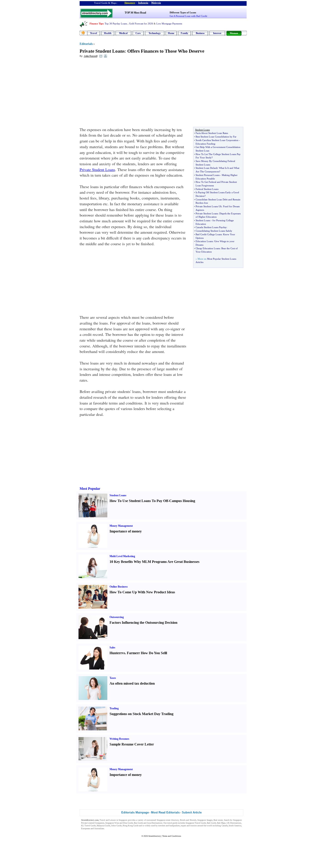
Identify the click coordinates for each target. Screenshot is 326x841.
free (206, 202)
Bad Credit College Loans (209, 234)
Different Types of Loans (183, 12)
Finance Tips (96, 23)
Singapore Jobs (111, 828)
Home (171, 33)
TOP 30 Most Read (135, 12)
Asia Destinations (155, 823)
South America (235, 826)
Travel (93, 33)
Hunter (115, 653)
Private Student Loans (102, 51)
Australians (99, 828)
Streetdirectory (154, 836)
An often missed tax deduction (132, 683)
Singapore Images (205, 820)
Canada (225, 826)
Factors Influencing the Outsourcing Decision (143, 622)
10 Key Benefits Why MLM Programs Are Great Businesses (154, 562)
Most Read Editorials (165, 812)
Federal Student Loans (207, 189)
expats (183, 826)
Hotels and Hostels (188, 820)
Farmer (132, 653)
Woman (234, 33)
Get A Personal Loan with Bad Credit (188, 16)
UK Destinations (234, 823)
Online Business (119, 586)
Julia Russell (90, 56)
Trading (114, 708)
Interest (217, 33)
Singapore (129, 2)
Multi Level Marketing (122, 556)
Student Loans (203, 220)
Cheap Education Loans (208, 248)
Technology (155, 33)
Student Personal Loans (208, 175)
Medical (123, 33)
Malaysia (156, 2)
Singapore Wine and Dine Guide (119, 823)
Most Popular (90, 488)
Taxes (113, 678)
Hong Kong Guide (131, 826)
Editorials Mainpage (135, 812)
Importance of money (126, 531)
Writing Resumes (119, 738)
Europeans (85, 828)
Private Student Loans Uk (209, 206)
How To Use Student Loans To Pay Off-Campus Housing (152, 501)
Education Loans (204, 241)
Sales (112, 647)
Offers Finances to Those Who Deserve (165, 51)
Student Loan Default (207, 168)
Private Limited (87, 823)
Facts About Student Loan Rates (212, 133)
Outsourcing (117, 617)
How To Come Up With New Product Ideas (142, 592)
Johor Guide (116, 826)
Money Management (121, 525)
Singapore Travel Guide (196, 823)
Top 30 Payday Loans (116, 23)
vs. (124, 653)
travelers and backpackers (169, 826)
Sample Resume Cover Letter (132, 744)
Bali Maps (221, 823)
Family (184, 33)
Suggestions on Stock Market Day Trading (141, 714)
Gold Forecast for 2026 (141, 23)
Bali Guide (211, 823)
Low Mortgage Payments (169, 23)
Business (200, 33)
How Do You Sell (153, 653)
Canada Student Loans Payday (211, 227)
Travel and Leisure (108, 820)
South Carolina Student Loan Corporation (217, 140)
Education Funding (205, 143)
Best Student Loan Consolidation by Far (216, 136)
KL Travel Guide (88, 826)
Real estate (218, 820)
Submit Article (192, 812)
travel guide (172, 823)
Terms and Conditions (171, 836)
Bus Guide (138, 823)
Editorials (86, 44)
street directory (172, 820)
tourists (193, 826)
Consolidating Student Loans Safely (214, 230)
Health (107, 33)
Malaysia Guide (103, 826)
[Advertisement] (116, 93)
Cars (138, 33)
